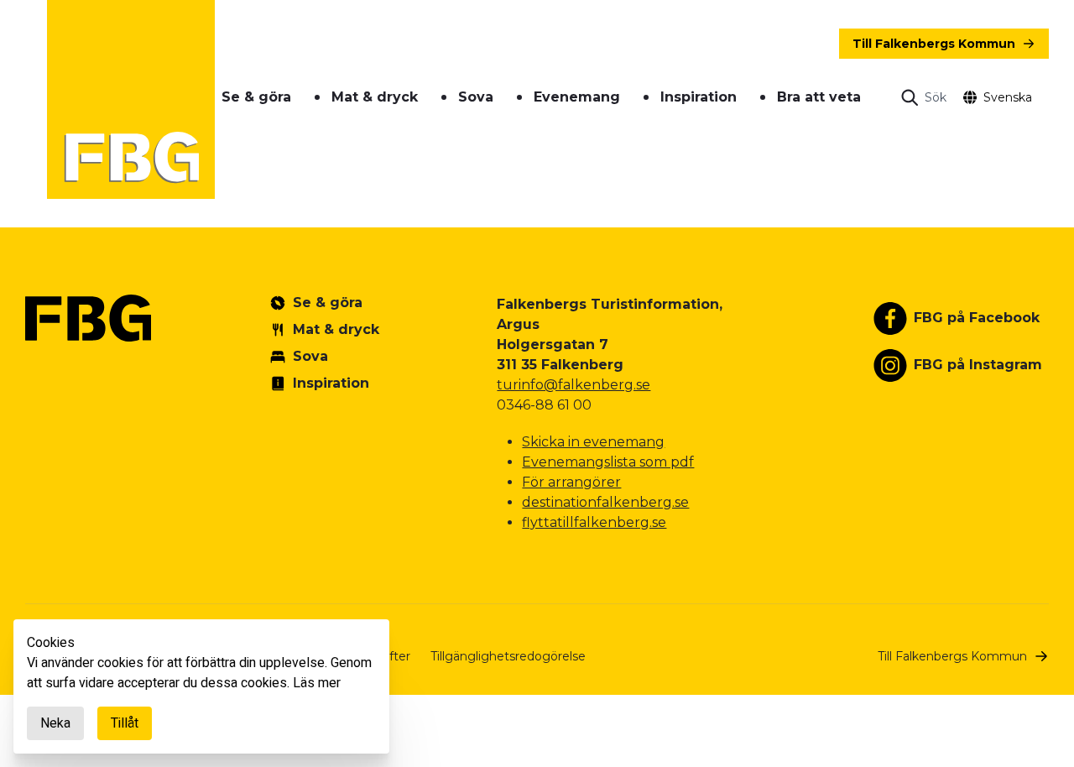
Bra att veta (819, 97)
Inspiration (698, 97)
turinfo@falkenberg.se (573, 385)
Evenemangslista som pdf (608, 462)
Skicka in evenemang (593, 442)
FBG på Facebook (977, 318)
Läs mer (317, 683)
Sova (475, 97)
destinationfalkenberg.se (605, 502)
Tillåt (124, 723)
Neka (55, 723)
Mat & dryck (374, 97)
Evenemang (577, 97)
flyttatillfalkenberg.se (594, 522)
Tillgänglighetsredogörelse (508, 656)
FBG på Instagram (978, 365)
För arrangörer (571, 482)
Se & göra (256, 97)
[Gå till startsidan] (131, 99)
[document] (201, 686)
